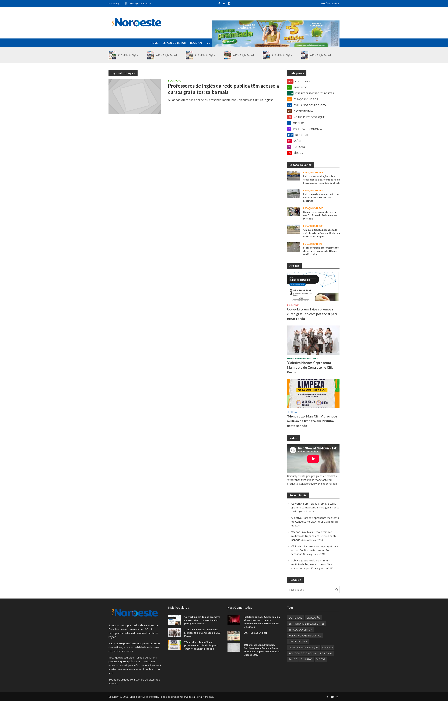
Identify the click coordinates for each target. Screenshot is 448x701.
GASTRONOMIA (298, 641)
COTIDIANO (293, 304)
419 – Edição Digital (166, 55)
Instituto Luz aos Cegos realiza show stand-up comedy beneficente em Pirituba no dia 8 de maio (262, 621)
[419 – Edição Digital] (151, 55)
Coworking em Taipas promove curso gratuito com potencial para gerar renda (312, 314)
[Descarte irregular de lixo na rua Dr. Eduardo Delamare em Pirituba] (293, 211)
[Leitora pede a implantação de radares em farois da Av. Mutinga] (293, 193)
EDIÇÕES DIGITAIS (330, 3)
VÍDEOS (320, 659)
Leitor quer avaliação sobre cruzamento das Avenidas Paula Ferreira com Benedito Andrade (321, 179)
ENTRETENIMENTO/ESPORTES (302, 358)
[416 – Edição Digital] (266, 55)
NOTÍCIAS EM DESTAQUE (303, 647)
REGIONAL (196, 42)
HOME (154, 42)
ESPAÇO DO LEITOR (174, 42)
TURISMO (306, 659)
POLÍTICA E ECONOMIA (302, 653)
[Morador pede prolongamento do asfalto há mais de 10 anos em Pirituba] (293, 247)
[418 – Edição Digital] (189, 55)
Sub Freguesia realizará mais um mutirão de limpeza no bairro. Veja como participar (311, 564)
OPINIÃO (327, 647)
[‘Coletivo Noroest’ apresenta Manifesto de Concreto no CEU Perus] (313, 340)
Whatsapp (114, 3)
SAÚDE (293, 659)
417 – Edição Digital (243, 55)
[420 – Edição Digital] (112, 55)
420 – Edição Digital (128, 55)
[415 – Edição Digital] (305, 55)
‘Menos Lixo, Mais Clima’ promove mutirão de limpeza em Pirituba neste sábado (312, 421)
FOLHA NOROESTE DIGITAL (305, 635)
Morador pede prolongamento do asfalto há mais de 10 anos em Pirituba (321, 251)
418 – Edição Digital (205, 55)
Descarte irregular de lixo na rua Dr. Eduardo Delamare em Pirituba (320, 215)
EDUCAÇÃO (174, 80)
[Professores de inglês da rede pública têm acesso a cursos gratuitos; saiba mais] (134, 96)
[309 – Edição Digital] (233, 635)
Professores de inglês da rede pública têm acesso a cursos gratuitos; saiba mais (223, 89)
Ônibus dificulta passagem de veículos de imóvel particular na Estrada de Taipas (321, 233)
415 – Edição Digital (320, 55)
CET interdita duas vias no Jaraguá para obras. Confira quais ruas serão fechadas (314, 550)
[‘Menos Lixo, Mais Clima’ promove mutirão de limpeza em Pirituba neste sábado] (313, 393)
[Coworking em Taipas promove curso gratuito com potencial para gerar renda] (313, 286)
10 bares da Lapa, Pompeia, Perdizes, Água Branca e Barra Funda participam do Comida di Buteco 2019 (262, 649)
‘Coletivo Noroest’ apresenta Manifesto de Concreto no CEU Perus (310, 367)
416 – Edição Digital (282, 55)
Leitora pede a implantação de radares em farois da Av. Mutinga (321, 197)
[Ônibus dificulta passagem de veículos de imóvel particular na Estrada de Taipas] (293, 229)
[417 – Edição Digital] (228, 55)
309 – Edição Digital (255, 632)
